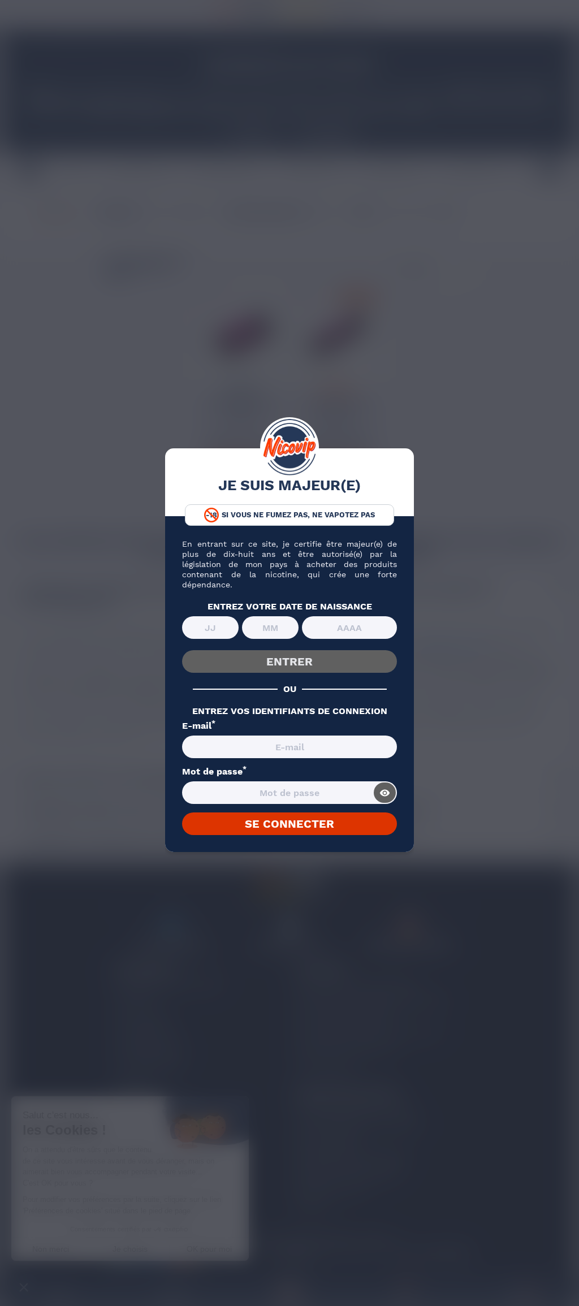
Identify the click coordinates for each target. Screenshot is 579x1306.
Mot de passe (214, 772)
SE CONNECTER (289, 824)
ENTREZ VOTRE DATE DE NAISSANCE (290, 607)
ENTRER (289, 661)
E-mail (198, 726)
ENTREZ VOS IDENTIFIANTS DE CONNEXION (289, 711)
